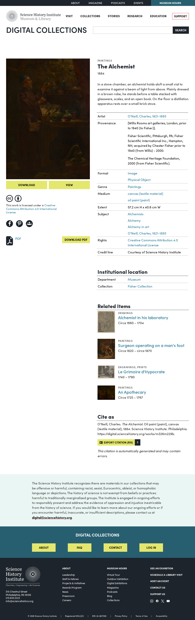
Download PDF (76, 240)
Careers (66, 600)
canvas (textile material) (145, 193)
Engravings (127, 367)
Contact (115, 547)
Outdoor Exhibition (117, 579)
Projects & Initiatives (73, 583)
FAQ (79, 547)
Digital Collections (46, 29)
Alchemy (134, 220)
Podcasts (118, 3)
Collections (90, 16)
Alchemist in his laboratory (143, 317)
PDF (18, 238)
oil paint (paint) (139, 200)
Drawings (125, 313)
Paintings (105, 60)
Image (132, 173)
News (65, 591)
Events (138, 3)
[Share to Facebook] (9, 223)
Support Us (157, 594)
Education (158, 16)
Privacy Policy (121, 616)
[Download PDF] (9, 240)
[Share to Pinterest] (19, 223)
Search (180, 30)
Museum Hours (170, 3)
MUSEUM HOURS (117, 568)
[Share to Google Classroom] (29, 223)
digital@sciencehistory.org (52, 517)
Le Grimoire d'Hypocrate (141, 371)
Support (180, 16)
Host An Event (159, 581)
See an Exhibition (161, 568)
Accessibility (161, 616)
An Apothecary (132, 392)
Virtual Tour (113, 575)
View (69, 185)
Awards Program (72, 587)
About (75, 3)
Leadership (68, 575)
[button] (137, 442)
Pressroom (68, 596)
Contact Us (157, 587)
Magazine (95, 3)
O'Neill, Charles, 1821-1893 (147, 116)
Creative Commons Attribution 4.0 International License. (31, 208)
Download (26, 185)
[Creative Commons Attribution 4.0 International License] (14, 197)
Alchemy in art (138, 227)
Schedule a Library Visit (166, 574)
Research (134, 16)
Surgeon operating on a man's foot (151, 345)
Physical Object (139, 179)
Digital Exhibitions (117, 583)
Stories (114, 16)
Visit (69, 16)
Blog (109, 596)
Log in (151, 547)
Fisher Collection (140, 286)
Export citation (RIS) (118, 442)
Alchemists (135, 214)
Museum (134, 279)
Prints (142, 367)
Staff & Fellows (70, 579)
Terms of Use (142, 616)
